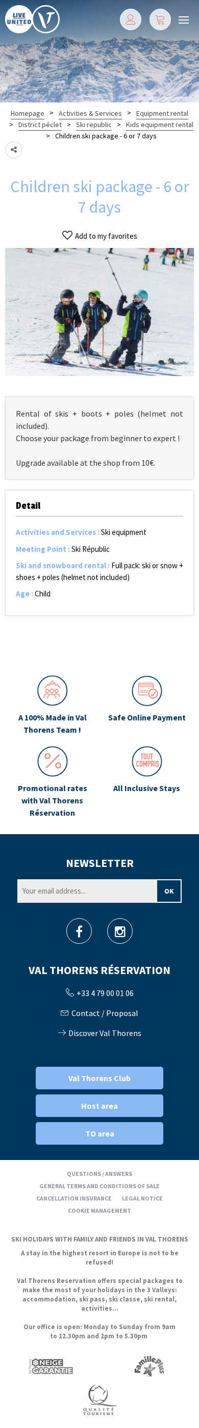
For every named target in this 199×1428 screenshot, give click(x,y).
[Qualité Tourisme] (99, 1399)
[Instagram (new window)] (120, 934)
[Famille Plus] (149, 1366)
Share (13, 149)
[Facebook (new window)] (79, 934)
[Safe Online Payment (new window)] (147, 705)
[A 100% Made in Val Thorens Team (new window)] (52, 705)
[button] (160, 19)
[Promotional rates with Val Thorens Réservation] (52, 782)
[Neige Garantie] (50, 1366)
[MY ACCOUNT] (130, 19)
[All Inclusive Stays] (147, 782)
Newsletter (100, 863)
